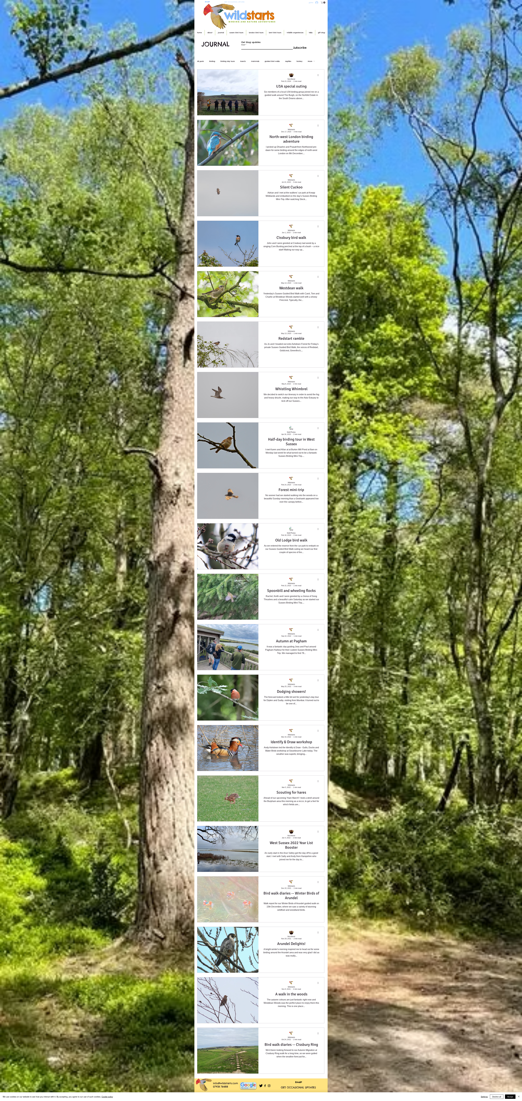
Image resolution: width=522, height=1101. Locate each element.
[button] (323, 2)
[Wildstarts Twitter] (261, 1085)
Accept (510, 1096)
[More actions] (319, 75)
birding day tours (227, 61)
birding (212, 61)
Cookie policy (107, 1096)
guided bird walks (272, 61)
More (310, 61)
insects (243, 61)
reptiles (288, 61)
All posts (200, 61)
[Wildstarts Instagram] (269, 1085)
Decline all (496, 1096)
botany (299, 61)
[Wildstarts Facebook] (265, 1085)
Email (243, 44)
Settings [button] (484, 1096)
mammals (255, 61)
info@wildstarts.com (225, 1083)
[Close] (518, 1096)
